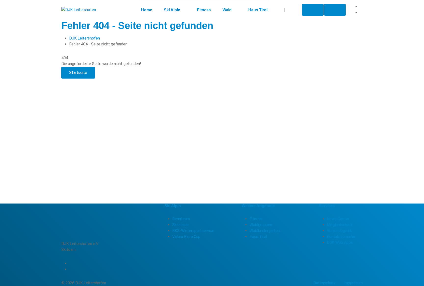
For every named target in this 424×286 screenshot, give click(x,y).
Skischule (180, 224)
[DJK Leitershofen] (78, 10)
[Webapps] (335, 10)
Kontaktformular (341, 236)
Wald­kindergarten (265, 230)
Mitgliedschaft (340, 224)
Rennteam (181, 219)
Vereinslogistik (339, 230)
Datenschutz (324, 283)
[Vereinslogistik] (313, 10)
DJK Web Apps (340, 242)
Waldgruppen (261, 224)
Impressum (353, 283)
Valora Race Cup (186, 236)
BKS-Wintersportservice (193, 230)
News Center (338, 219)
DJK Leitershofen (84, 38)
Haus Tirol (258, 236)
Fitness (256, 219)
